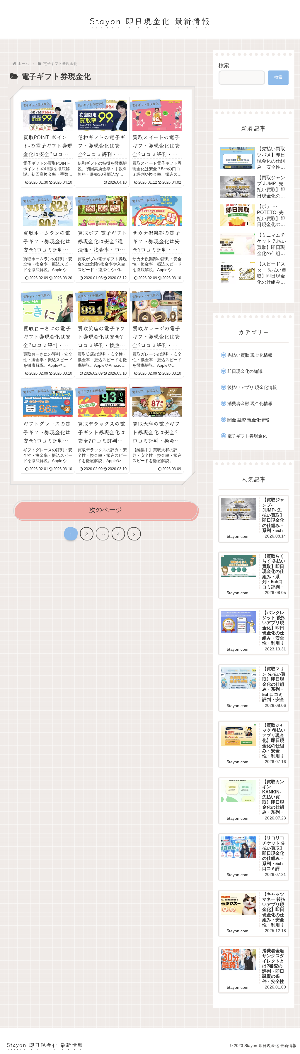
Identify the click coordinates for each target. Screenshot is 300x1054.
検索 (224, 65)
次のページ (105, 510)
